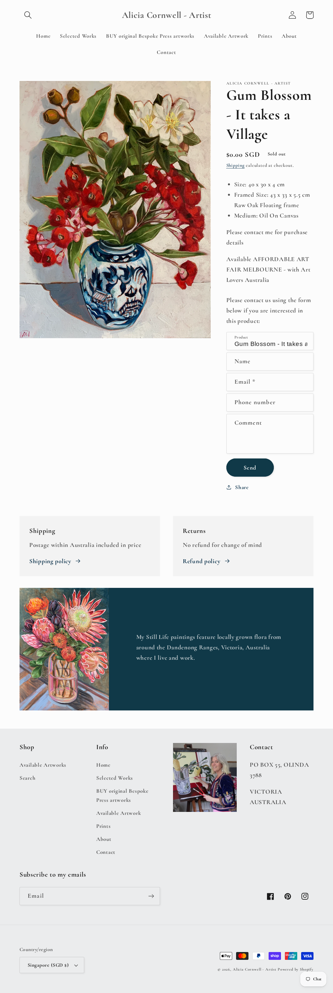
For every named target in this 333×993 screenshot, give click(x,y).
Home (103, 764)
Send (250, 467)
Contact (105, 852)
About (104, 839)
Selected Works (114, 778)
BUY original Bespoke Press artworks (122, 795)
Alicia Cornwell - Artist (254, 969)
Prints (103, 826)
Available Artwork (118, 813)
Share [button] (242, 487)
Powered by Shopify (295, 969)
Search (27, 778)
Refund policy (201, 561)
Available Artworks (43, 764)
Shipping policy (50, 561)
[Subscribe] (151, 896)
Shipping (235, 165)
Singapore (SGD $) (48, 965)
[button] (28, 15)
